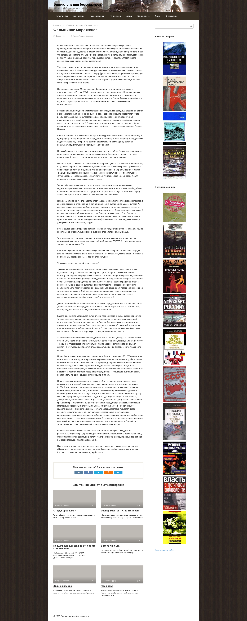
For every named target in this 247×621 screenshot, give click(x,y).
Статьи (129, 16)
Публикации (115, 16)
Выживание (79, 16)
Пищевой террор (86, 36)
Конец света (143, 16)
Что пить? (107, 585)
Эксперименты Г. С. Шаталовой (120, 510)
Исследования (97, 16)
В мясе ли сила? (110, 545)
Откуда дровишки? (64, 510)
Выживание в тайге (164, 550)
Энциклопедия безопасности (79, 4)
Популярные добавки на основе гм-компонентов (74, 547)
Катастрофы (62, 16)
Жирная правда (62, 585)
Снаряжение (172, 16)
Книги (157, 16)
